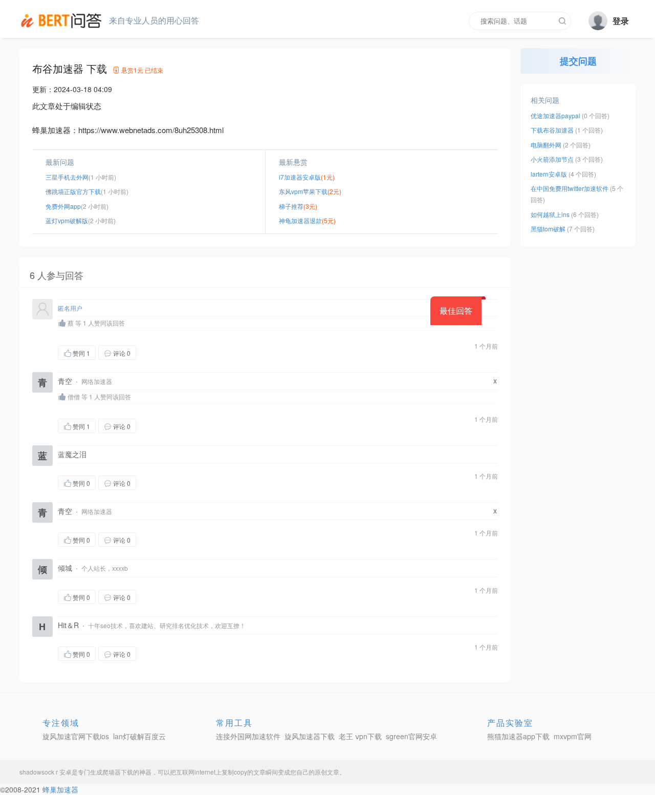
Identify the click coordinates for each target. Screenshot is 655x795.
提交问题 (578, 61)
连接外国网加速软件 (248, 736)
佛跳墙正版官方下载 (73, 191)
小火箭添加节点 (552, 159)
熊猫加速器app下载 (518, 736)
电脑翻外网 (546, 144)
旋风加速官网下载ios (75, 736)
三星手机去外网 (67, 177)
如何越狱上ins (550, 214)
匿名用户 (70, 308)
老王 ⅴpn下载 (360, 736)
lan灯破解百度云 (139, 736)
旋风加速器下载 (310, 736)
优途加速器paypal (555, 115)
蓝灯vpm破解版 (67, 220)
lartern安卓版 (549, 173)
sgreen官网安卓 (411, 736)
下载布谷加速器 (552, 129)
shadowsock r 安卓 (45, 771)
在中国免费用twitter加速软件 (569, 188)
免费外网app (63, 206)
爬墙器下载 (117, 771)
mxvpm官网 (573, 736)
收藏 (156, 352)
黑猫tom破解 (548, 228)
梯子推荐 (291, 206)
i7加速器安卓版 (300, 177)
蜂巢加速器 (60, 789)
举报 (185, 352)
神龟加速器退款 (300, 220)
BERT (62, 20)
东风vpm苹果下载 (303, 191)
